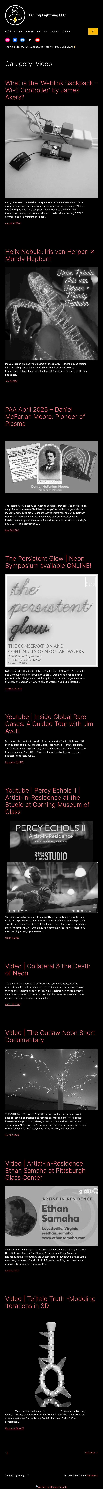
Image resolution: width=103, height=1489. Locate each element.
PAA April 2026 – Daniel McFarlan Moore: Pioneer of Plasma (45, 416)
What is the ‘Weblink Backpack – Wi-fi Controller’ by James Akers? (51, 90)
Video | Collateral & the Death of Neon (48, 970)
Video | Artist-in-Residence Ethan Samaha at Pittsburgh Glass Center (45, 1170)
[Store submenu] (69, 31)
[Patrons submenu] (46, 31)
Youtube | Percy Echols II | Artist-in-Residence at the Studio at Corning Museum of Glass (47, 801)
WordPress (92, 1475)
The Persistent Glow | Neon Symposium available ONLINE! (48, 562)
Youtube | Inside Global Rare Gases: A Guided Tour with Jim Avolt (49, 723)
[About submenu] (22, 31)
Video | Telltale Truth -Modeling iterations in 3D (50, 1302)
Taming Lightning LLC (47, 15)
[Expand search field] (93, 31)
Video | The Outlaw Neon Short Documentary (50, 1036)
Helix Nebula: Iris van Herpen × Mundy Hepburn (49, 255)
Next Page (91, 1452)
